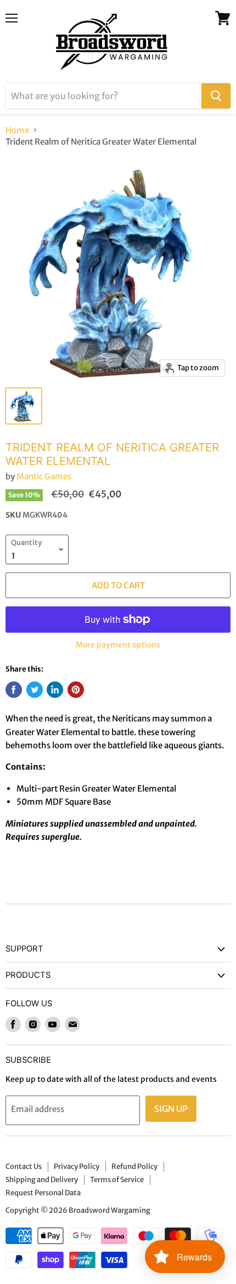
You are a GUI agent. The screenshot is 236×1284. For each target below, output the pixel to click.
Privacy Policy (76, 1166)
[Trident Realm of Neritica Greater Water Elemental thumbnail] (23, 405)
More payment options (118, 644)
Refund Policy (134, 1166)
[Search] (216, 95)
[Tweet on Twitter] (34, 689)
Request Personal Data (43, 1192)
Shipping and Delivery (41, 1179)
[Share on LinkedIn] (55, 689)
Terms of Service (117, 1179)
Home (17, 130)
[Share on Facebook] (13, 689)
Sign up (171, 1108)
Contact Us (23, 1166)
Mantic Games (43, 476)
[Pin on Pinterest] (76, 689)
